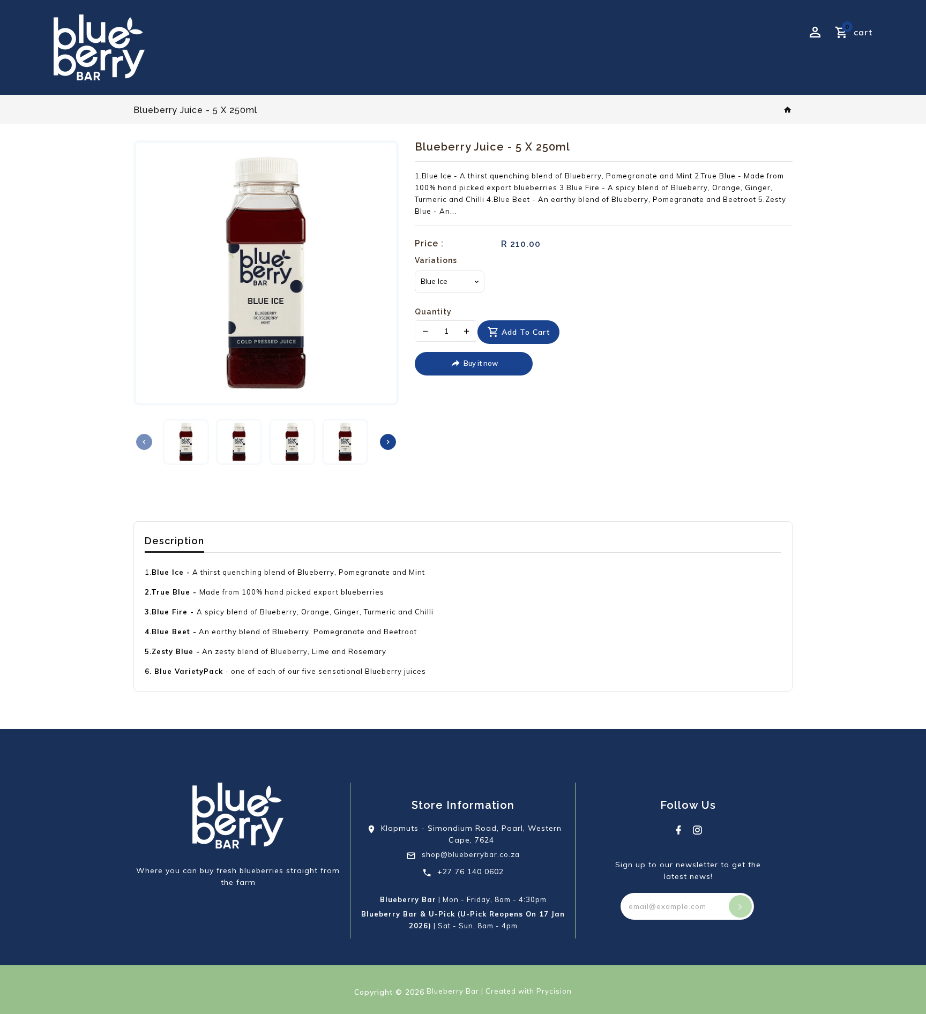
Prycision (554, 991)
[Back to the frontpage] (788, 110)
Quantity (433, 311)
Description (174, 540)
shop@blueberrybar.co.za (471, 854)
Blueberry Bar (453, 991)
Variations (436, 260)
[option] (187, 442)
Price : (429, 243)
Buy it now (481, 363)
